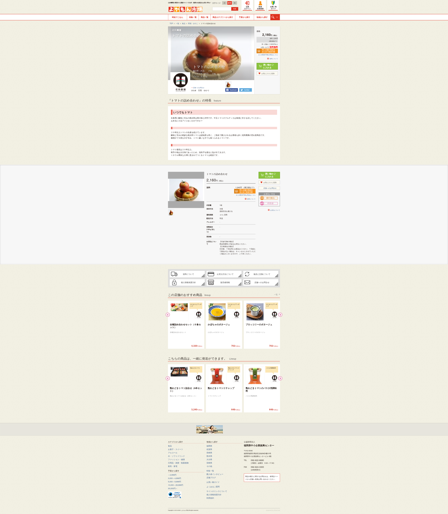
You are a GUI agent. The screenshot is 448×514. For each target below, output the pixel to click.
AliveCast (277, 510)
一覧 (177, 23)
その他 (209, 466)
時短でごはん (177, 17)
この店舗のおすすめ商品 (223, 294)
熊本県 (209, 456)
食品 (183, 23)
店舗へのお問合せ (198, 88)
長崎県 (209, 452)
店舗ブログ (211, 477)
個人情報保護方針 (188, 282)
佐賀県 (209, 449)
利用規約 (210, 498)
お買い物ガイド (213, 482)
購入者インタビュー (214, 474)
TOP (171, 23)
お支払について (275, 210)
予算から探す (244, 17)
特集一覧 (193, 17)
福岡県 (209, 446)
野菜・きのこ (193, 23)
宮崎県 (209, 462)
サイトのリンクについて (216, 491)
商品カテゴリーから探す (223, 17)
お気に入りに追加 (268, 73)
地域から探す (262, 17)
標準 (229, 3)
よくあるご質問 (213, 486)
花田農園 (176, 30)
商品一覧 (204, 17)
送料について (274, 59)
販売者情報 (225, 282)
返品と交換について (262, 274)
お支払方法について (225, 274)
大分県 (209, 459)
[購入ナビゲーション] (275, 17)
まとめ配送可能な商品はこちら (268, 55)
